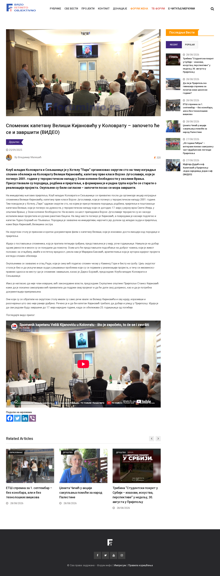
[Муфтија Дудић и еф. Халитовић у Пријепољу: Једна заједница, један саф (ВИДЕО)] (173, 165)
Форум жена (139, 8)
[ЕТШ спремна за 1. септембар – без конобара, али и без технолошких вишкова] (173, 105)
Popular (190, 44)
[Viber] (32, 418)
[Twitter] (17, 418)
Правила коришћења (140, 565)
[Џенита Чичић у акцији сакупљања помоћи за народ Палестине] (173, 126)
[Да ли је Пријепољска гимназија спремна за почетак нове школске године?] (173, 84)
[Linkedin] (24, 418)
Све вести (71, 8)
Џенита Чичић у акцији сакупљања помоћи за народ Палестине (80, 492)
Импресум (120, 565)
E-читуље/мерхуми (181, 8)
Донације (120, 8)
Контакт (103, 8)
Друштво (14, 142)
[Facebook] (9, 418)
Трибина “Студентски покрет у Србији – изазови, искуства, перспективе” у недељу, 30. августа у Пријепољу (198, 65)
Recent (174, 44)
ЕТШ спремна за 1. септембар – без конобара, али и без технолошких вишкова (29, 492)
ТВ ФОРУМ (158, 8)
